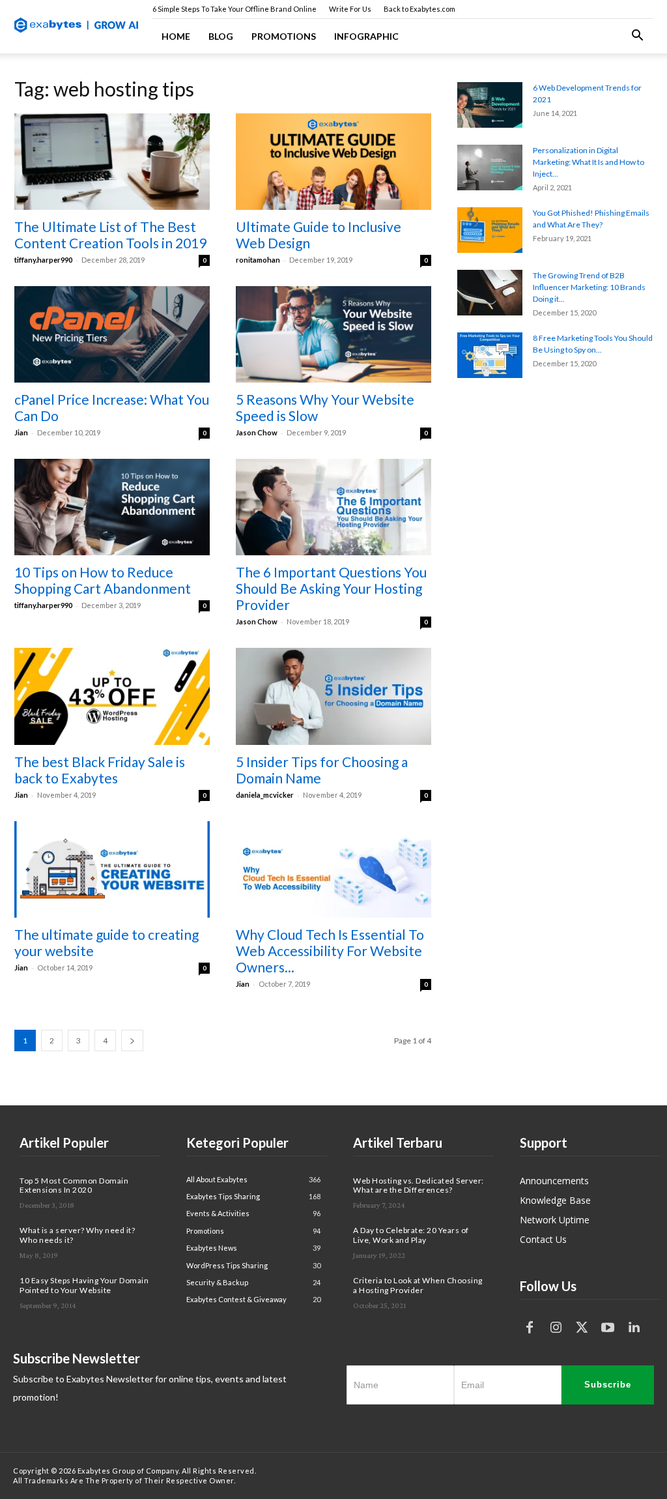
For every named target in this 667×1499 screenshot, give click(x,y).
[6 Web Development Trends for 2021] (489, 105)
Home (176, 36)
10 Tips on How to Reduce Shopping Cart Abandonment (102, 580)
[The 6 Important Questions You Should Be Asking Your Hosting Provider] (333, 507)
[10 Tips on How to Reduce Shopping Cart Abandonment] (112, 507)
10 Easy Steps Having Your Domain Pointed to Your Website (84, 1284)
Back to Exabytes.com (419, 9)
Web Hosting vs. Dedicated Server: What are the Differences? (418, 1185)
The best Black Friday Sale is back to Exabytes (99, 769)
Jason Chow (256, 432)
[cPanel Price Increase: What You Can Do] (112, 334)
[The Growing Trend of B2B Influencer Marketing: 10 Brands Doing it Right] (489, 292)
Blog (220, 36)
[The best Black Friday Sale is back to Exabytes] (112, 696)
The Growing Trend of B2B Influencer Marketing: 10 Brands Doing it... (589, 287)
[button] (637, 37)
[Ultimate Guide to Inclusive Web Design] (333, 161)
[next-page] (132, 1040)
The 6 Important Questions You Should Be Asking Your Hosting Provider (331, 588)
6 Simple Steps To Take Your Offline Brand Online (234, 9)
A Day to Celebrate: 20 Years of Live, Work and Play (411, 1234)
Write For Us (350, 9)
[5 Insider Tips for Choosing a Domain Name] (333, 696)
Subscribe (607, 1385)
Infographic (366, 36)
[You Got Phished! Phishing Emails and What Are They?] (489, 230)
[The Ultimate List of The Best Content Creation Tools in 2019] (112, 161)
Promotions (283, 36)
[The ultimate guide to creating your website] (112, 869)
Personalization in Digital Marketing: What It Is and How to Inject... (588, 162)
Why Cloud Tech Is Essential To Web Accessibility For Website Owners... (330, 950)
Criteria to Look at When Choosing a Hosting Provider (418, 1284)
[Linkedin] (634, 1327)
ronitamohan (258, 259)
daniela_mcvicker (265, 795)
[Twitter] (581, 1327)
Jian (21, 432)
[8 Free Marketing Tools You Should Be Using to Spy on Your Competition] (489, 355)
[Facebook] (529, 1327)
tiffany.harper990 (43, 259)
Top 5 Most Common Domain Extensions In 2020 (74, 1185)
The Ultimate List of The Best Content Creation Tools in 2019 (110, 234)
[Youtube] (607, 1327)
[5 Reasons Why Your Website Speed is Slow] (333, 334)
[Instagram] (555, 1327)
